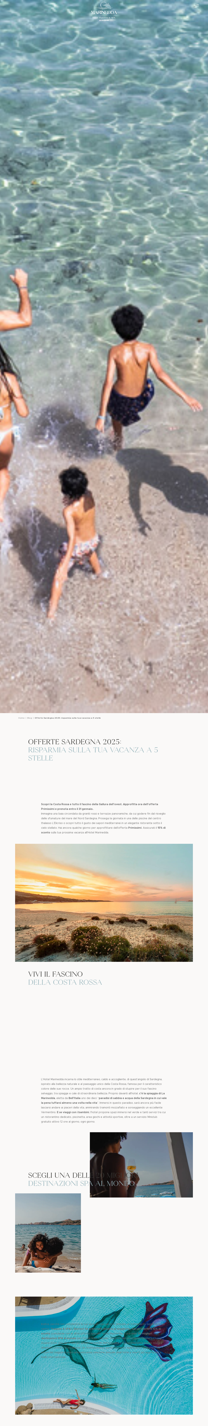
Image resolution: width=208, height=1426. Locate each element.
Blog (29, 718)
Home (21, 718)
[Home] (104, 12)
